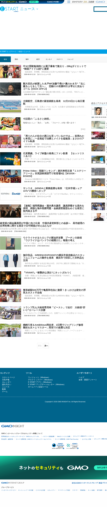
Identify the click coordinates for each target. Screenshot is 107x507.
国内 (16, 59)
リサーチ (75, 490)
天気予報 (5, 380)
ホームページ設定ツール (38, 387)
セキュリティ (51, 490)
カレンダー (6, 382)
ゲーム (5, 391)
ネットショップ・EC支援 (25, 490)
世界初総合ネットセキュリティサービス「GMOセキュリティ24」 (20, 436)
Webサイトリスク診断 (63, 436)
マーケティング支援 (64, 490)
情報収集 (82, 490)
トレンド (70, 59)
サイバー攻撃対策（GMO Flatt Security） (67, 439)
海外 (27, 59)
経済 (38, 59)
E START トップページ (8, 51)
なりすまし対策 (86, 439)
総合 (20, 51)
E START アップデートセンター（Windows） (47, 384)
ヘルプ (81, 377)
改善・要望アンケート (88, 380)
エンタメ (49, 59)
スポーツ (60, 59)
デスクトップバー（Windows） (41, 380)
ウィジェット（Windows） (39, 377)
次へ (46, 346)
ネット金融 (91, 490)
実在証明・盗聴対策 (7, 439)
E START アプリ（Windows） (40, 382)
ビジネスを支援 (40, 490)
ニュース (27, 51)
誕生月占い (6, 384)
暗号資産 (99, 490)
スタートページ (8, 377)
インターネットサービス (8, 490)
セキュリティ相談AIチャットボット (83, 436)
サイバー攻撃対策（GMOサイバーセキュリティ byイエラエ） (34, 439)
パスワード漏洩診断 (48, 436)
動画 (4, 389)
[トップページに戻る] (10, 9)
